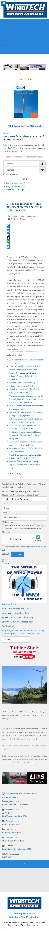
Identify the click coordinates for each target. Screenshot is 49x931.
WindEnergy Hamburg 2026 (14, 816)
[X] (25, 237)
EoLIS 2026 (7, 857)
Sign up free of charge (12, 145)
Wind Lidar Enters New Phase (15, 613)
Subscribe (6, 554)
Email (4, 512)
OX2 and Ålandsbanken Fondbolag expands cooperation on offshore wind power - (25, 464)
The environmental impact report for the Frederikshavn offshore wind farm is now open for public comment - (26, 399)
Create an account (14, 189)
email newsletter (33, 729)
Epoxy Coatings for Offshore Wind (17, 621)
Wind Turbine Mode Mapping (15, 608)
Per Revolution (9, 626)
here (10, 925)
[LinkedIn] (25, 234)
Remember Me (12, 174)
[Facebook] (25, 225)
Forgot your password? (15, 183)
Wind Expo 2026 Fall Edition (15, 804)
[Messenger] (25, 247)
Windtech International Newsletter (19, 525)
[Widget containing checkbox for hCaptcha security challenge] (22, 539)
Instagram (15, 793)
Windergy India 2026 (11, 832)
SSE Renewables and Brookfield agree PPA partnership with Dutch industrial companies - (25, 435)
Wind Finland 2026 (10, 824)
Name (4, 503)
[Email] (25, 231)
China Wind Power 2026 (13, 841)
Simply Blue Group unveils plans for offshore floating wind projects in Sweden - (24, 376)
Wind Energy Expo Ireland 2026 (16, 849)
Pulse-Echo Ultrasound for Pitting (17, 617)
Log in (24, 178)
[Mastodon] (25, 244)
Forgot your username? (15, 186)
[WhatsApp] (25, 241)
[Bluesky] (25, 228)
